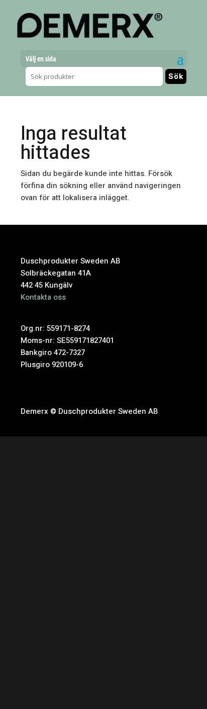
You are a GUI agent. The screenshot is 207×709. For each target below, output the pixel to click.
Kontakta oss (43, 297)
